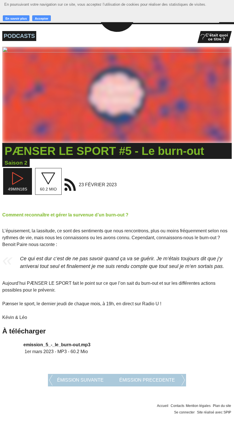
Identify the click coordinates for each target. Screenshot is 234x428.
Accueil (162, 406)
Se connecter (184, 412)
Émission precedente (147, 380)
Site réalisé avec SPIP (214, 412)
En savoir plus (16, 18)
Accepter (41, 18)
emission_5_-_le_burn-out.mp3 (56, 344)
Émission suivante (80, 380)
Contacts (177, 406)
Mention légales (198, 406)
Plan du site (222, 406)
